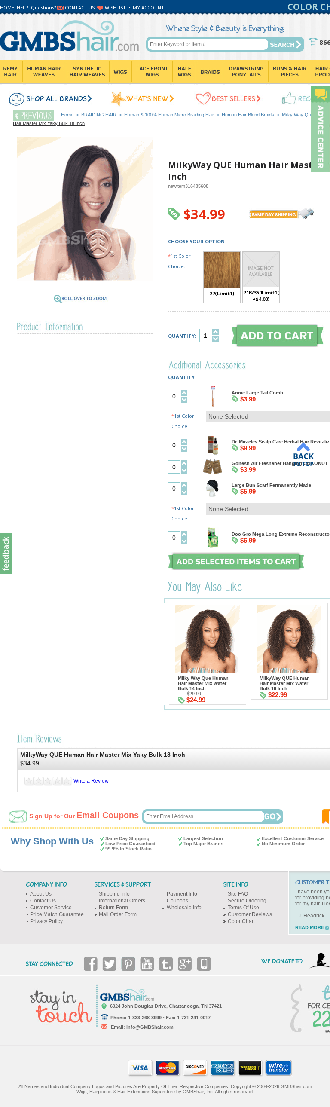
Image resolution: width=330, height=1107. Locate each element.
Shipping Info (114, 894)
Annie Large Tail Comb (257, 392)
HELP (22, 7)
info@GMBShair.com (150, 1027)
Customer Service (51, 908)
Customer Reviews (250, 914)
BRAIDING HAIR (98, 114)
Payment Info (182, 894)
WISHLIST (115, 7)
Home (67, 114)
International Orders (122, 901)
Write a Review (91, 781)
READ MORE (309, 927)
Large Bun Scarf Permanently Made (271, 485)
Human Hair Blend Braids (248, 114)
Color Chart (241, 921)
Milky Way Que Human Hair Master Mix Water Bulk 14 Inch (203, 683)
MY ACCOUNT (148, 7)
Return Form (113, 908)
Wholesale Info (184, 908)
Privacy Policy (46, 921)
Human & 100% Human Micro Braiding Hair (169, 114)
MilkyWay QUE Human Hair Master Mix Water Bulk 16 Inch (285, 683)
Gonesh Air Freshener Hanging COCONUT (280, 463)
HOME (7, 7)
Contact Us (43, 901)
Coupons (177, 901)
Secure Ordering (247, 901)
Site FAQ (238, 894)
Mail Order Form (118, 914)
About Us (41, 894)
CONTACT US (80, 7)
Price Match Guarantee (57, 914)
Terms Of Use (243, 908)
